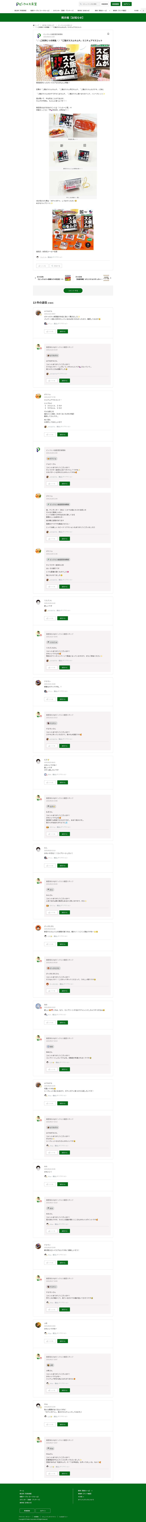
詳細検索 (104, 4)
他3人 (60, 532)
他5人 (58, 426)
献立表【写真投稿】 (21, 11)
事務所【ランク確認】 (120, 11)
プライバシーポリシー (25, 1516)
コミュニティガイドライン (49, 1516)
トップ (37, 25)
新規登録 (115, 4)
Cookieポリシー (63, 1516)
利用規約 (36, 1516)
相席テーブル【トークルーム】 (40, 11)
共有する (57, 266)
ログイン (127, 4)
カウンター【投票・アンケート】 (63, 11)
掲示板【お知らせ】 (84, 11)
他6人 (57, 1062)
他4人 (56, 1383)
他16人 (50, 257)
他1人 (55, 323)
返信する (62, 331)
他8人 (55, 858)
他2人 (60, 477)
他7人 (54, 1014)
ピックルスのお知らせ (65, 25)
